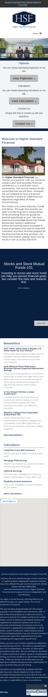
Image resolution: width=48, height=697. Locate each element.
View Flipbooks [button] (23, 78)
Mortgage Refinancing (15, 460)
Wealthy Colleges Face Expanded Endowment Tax (21, 413)
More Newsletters (13, 435)
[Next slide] (45, 51)
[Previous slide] (3, 51)
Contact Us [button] (22, 123)
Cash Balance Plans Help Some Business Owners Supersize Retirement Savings (24, 368)
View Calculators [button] (23, 101)
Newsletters (12, 343)
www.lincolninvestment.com (16, 589)
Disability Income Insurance (18, 481)
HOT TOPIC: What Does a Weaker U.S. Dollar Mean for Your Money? (23, 349)
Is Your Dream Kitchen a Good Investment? (19, 393)
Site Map (4, 692)
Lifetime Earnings (13, 471)
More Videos (24, 288)
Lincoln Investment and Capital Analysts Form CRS (24, 574)
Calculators (12, 445)
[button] (37, 33)
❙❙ (26, 54)
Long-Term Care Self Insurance (19, 450)
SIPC (34, 586)
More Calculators (13, 493)
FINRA (28, 586)
